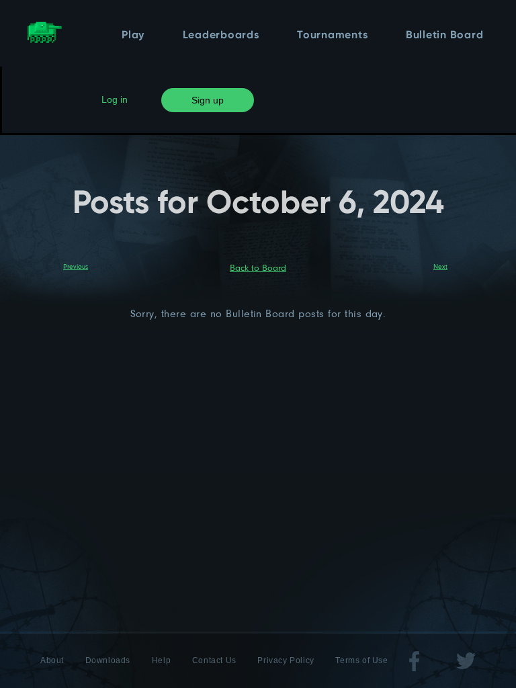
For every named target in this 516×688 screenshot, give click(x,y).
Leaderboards (221, 35)
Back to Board (258, 267)
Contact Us (214, 660)
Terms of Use (361, 660)
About (52, 660)
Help (161, 660)
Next (440, 266)
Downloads (107, 660)
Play (133, 35)
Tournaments (332, 35)
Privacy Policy (285, 660)
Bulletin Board (445, 35)
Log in (114, 99)
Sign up (207, 100)
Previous (75, 266)
